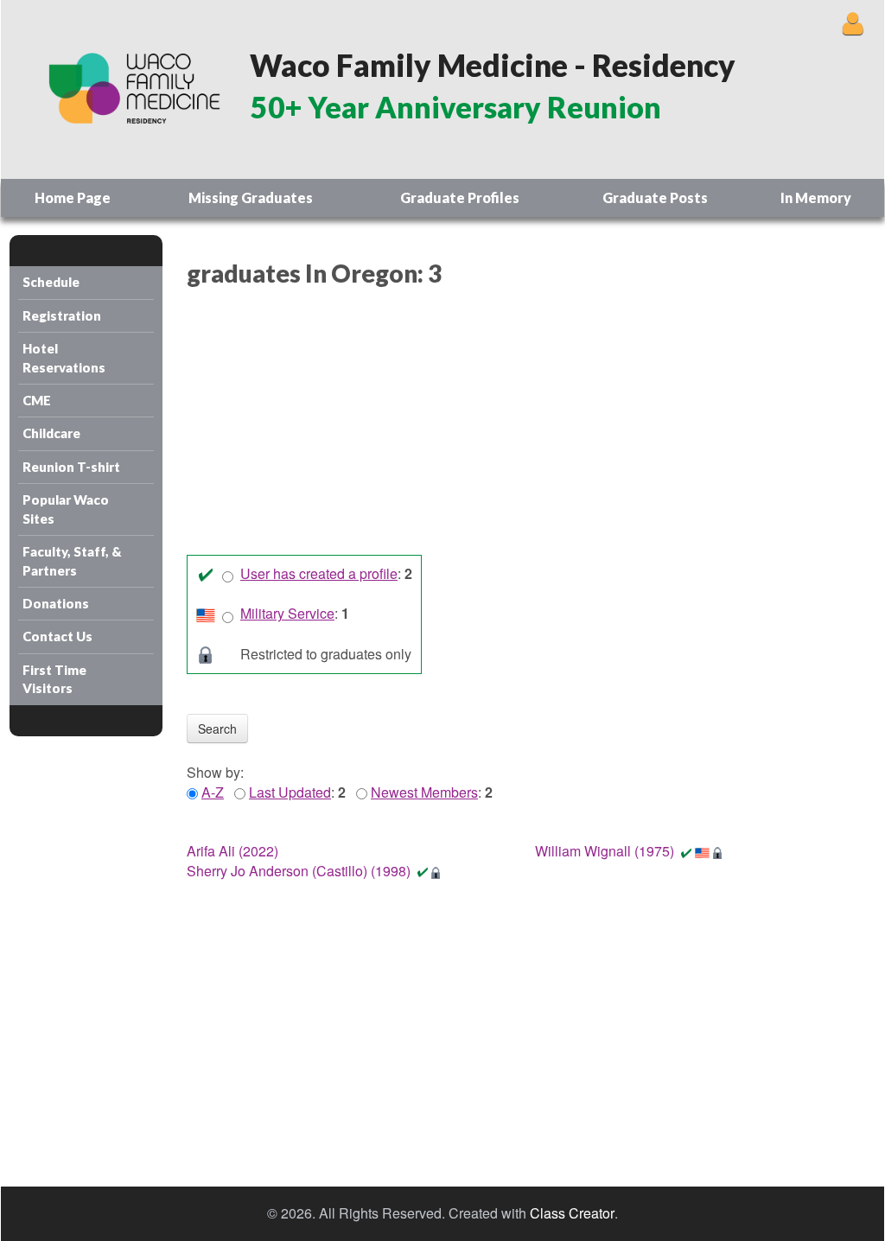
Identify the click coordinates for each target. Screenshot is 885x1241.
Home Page (73, 197)
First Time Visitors (54, 679)
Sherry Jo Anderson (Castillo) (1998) (299, 871)
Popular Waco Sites (65, 508)
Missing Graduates (250, 197)
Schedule (51, 282)
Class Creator (572, 1213)
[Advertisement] (522, 425)
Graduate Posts (655, 197)
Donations (55, 603)
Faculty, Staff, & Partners (72, 560)
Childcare (51, 433)
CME (36, 400)
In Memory (815, 197)
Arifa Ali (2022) (232, 851)
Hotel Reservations (63, 357)
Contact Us (57, 636)
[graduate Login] (852, 23)
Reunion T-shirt (71, 466)
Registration (61, 315)
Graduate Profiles (459, 197)
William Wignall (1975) (604, 851)
